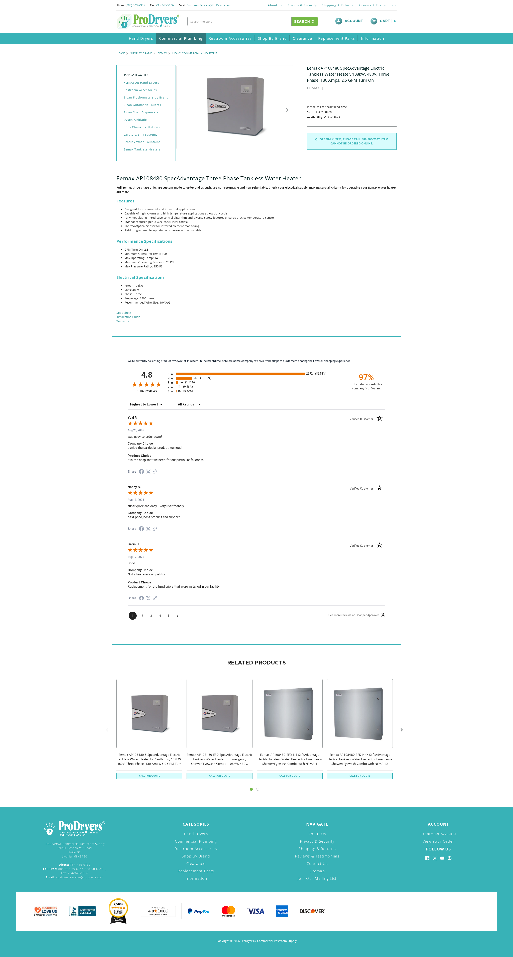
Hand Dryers (141, 38)
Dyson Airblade (135, 120)
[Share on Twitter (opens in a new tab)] (148, 471)
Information (372, 38)
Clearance (302, 38)
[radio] (256, 374)
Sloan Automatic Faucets (142, 105)
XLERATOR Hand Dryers (141, 82)
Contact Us (317, 863)
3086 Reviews (151, 391)
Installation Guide (128, 317)
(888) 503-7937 (135, 5)
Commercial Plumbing (181, 38)
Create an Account (438, 833)
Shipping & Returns (337, 5)
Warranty (122, 321)
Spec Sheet (123, 313)
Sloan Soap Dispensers (141, 112)
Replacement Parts (336, 38)
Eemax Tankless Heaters (142, 149)
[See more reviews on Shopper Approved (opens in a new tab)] (155, 471)
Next (287, 110)
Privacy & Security (302, 5)
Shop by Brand (272, 38)
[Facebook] (427, 858)
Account (354, 21)
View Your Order (438, 841)
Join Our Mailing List (317, 878)
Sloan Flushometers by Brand (146, 97)
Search (303, 21)
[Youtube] (442, 858)
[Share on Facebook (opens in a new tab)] (141, 472)
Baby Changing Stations (142, 127)
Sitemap (317, 871)
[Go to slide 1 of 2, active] (251, 789)
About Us (275, 5)
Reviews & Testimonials (377, 5)
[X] (435, 858)
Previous (179, 110)
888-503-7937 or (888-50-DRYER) (74, 869)
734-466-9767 (75, 865)
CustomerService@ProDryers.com (209, 5)
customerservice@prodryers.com (74, 877)
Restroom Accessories (230, 38)
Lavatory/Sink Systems (141, 134)
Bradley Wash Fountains (142, 142)
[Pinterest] (449, 858)
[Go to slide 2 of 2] (257, 789)
